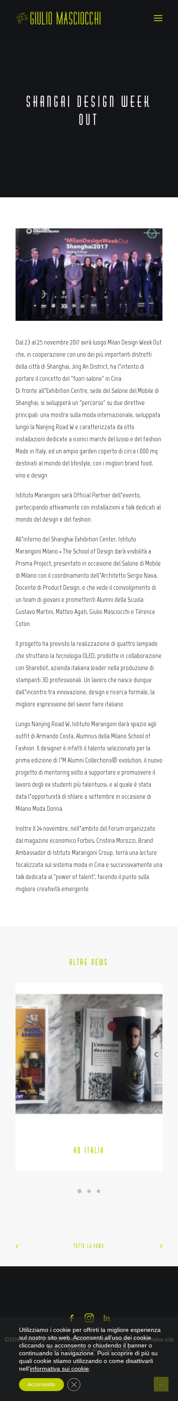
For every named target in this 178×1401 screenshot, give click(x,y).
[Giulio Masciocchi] (58, 18)
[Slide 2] (89, 1191)
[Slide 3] (98, 1191)
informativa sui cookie (59, 1368)
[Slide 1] (79, 1191)
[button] (158, 18)
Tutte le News (89, 1246)
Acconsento (41, 1385)
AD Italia (89, 1150)
